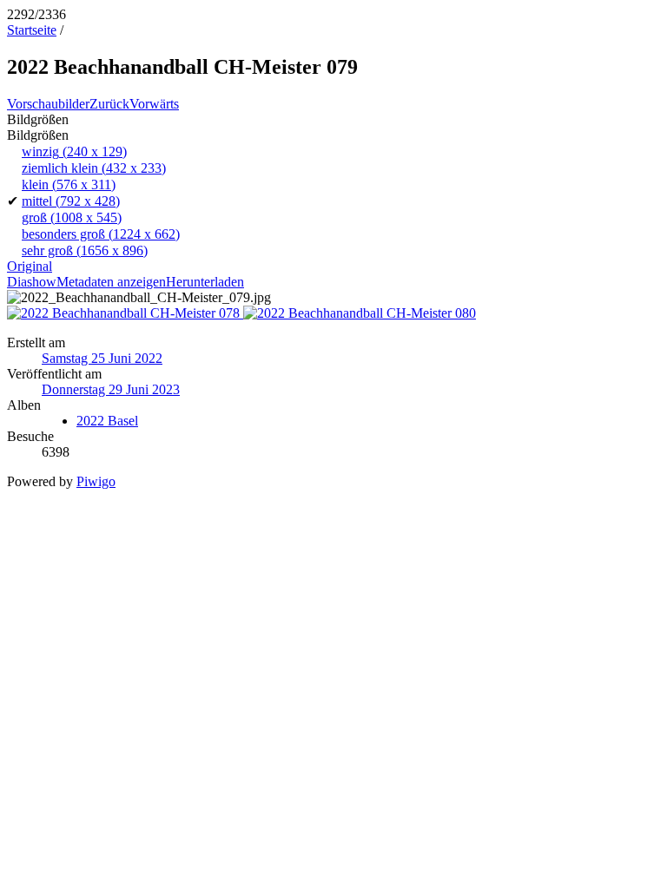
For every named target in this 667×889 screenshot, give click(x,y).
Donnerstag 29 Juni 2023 (111, 389)
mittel (71, 201)
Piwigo (96, 481)
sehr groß (85, 250)
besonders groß (101, 234)
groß (72, 217)
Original (29, 266)
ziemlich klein (94, 168)
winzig (74, 151)
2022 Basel (107, 420)
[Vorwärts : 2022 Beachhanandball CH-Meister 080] (359, 313)
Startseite (31, 30)
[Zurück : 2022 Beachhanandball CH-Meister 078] (125, 313)
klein (69, 184)
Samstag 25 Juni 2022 (102, 358)
